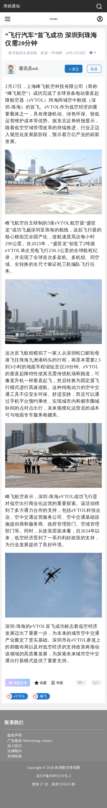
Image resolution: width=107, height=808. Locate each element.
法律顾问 (14, 751)
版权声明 (14, 735)
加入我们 (14, 746)
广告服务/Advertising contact (29, 741)
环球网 (56, 53)
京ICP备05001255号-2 (53, 776)
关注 (75, 69)
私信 (94, 69)
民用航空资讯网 (67, 768)
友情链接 (14, 756)
